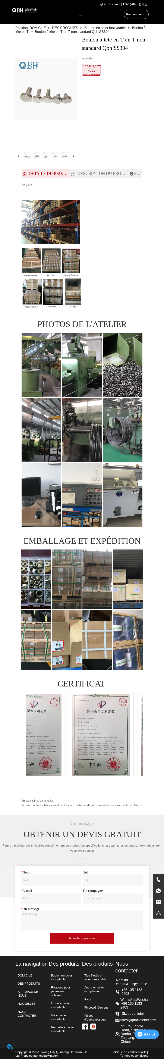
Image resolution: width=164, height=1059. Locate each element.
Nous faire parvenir (82, 938)
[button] (80, 15)
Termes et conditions (134, 1055)
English (102, 4)
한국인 (142, 4)
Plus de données (43, 800)
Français (129, 4)
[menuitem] (80, 15)
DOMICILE (37, 28)
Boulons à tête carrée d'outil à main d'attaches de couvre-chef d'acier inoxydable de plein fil (86, 805)
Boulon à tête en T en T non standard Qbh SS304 (72, 32)
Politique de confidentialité (129, 1052)
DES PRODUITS (65, 28)
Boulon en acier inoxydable (105, 28)
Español (114, 4)
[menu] (80, 15)
